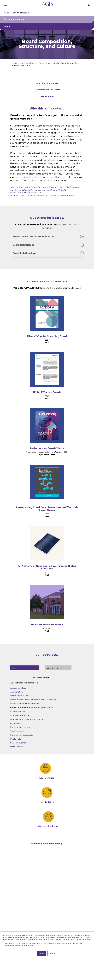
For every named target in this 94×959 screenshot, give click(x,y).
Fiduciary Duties (17, 711)
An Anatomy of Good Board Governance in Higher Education (47, 567)
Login (7, 26)
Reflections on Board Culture (47, 448)
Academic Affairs (18, 688)
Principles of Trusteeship (21, 735)
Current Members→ (48, 826)
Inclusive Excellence (19, 715)
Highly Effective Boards (47, 392)
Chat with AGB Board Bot (19, 13)
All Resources (47, 96)
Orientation (15, 723)
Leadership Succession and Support (27, 719)
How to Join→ (47, 802)
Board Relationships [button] (24, 253)
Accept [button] (41, 953)
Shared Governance (19, 743)
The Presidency (17, 731)
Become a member (14, 19)
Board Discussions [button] (23, 245)
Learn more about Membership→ (47, 843)
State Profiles (16, 747)
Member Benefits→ (45, 778)
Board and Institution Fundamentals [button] (33, 236)
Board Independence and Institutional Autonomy (33, 700)
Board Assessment (19, 696)
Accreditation (16, 692)
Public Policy (16, 739)
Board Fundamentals (49, 63)
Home (14, 63)
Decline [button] (52, 953)
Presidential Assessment (21, 727)
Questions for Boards (47, 83)
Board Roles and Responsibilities (25, 703)
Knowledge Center (28, 63)
